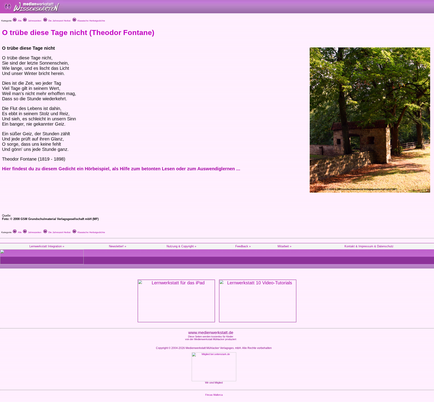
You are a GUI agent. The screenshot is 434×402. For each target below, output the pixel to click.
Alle (19, 20)
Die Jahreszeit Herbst (59, 20)
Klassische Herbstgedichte (90, 20)
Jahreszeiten (34, 20)
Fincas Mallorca (214, 394)
